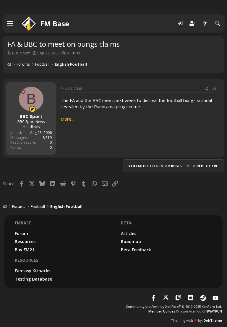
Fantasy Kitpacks (32, 270)
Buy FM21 (24, 249)
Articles (128, 233)
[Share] (206, 89)
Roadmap (131, 241)
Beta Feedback (136, 249)
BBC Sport (21, 53)
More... (67, 119)
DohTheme (213, 320)
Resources (25, 241)
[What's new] (205, 23)
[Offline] (23, 92)
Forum (21, 233)
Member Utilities (161, 311)
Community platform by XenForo (174, 306)
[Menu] (10, 24)
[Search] (217, 23)
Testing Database (33, 279)
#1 (214, 88)
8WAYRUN (214, 311)
